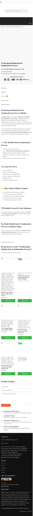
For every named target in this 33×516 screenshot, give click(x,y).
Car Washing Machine (7, 323)
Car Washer (9, 322)
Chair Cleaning (22, 357)
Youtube (3, 472)
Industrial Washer (6, 285)
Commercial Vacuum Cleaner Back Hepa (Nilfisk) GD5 (6, 367)
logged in (10, 252)
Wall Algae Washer (6, 290)
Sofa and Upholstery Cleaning (24, 325)
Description (4, 88)
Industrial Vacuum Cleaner (23, 324)
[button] (16, 18)
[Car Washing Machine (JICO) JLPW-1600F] (8, 312)
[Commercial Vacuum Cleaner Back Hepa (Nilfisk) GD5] (8, 349)
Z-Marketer (29, 511)
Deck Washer (9, 277)
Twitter (3, 465)
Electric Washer (5, 278)
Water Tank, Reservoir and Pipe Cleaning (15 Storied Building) (24, 277)
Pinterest (3, 470)
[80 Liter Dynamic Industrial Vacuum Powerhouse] (25, 312)
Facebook (3, 463)
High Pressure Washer (7, 325)
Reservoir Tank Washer (7, 289)
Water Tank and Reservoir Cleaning (24, 327)
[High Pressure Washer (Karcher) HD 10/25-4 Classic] (8, 265)
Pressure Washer (10, 288)
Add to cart (8, 300)
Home (2, 26)
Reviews (4, 96)
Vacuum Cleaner (22, 320)
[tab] (16, 88)
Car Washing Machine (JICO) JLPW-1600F (7, 329)
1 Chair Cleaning (22, 358)
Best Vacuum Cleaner (24, 321)
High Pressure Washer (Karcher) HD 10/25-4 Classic (7, 294)
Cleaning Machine (6, 273)
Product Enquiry (5, 104)
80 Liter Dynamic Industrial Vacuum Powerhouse (22, 331)
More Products (5, 100)
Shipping (3, 92)
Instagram (3, 468)
